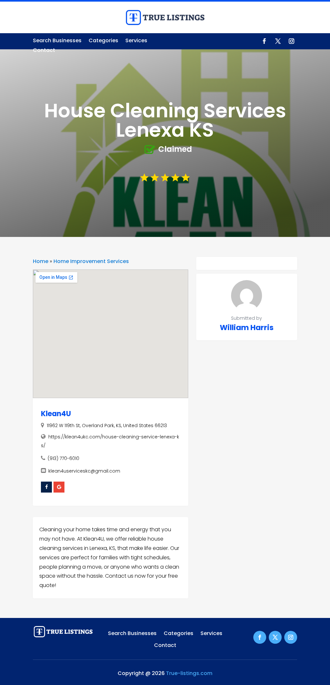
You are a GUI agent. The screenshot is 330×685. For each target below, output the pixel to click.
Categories (103, 41)
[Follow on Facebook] (264, 41)
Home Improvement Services (91, 261)
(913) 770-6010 (63, 458)
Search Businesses (57, 41)
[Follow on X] (278, 41)
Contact (44, 51)
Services (136, 41)
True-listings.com (189, 673)
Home (40, 261)
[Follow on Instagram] (291, 41)
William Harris (247, 327)
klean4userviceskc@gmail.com (84, 471)
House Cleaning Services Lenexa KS (165, 120)
